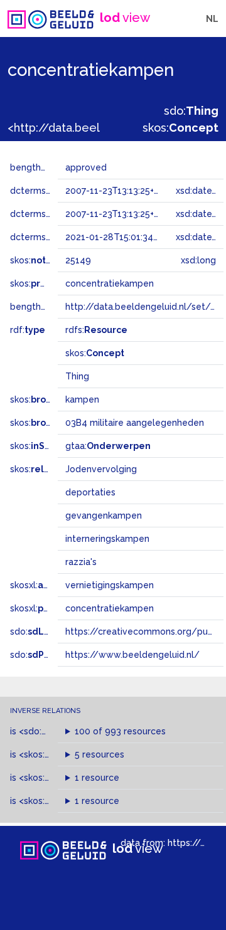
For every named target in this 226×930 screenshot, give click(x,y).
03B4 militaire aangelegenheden (134, 423)
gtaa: (108, 446)
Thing (77, 376)
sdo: (191, 110)
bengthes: (45, 167)
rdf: (27, 330)
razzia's (81, 562)
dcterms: (49, 237)
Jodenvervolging (101, 469)
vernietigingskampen (109, 585)
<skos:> (52, 754)
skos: (180, 127)
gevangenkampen (103, 515)
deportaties (90, 492)
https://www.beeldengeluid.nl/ (132, 655)
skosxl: (43, 585)
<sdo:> (46, 731)
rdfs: (96, 330)
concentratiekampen (109, 608)
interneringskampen (107, 539)
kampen (82, 399)
